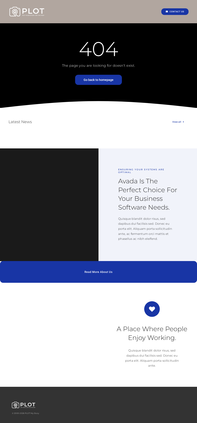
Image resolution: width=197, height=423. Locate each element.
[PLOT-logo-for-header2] (26, 7)
